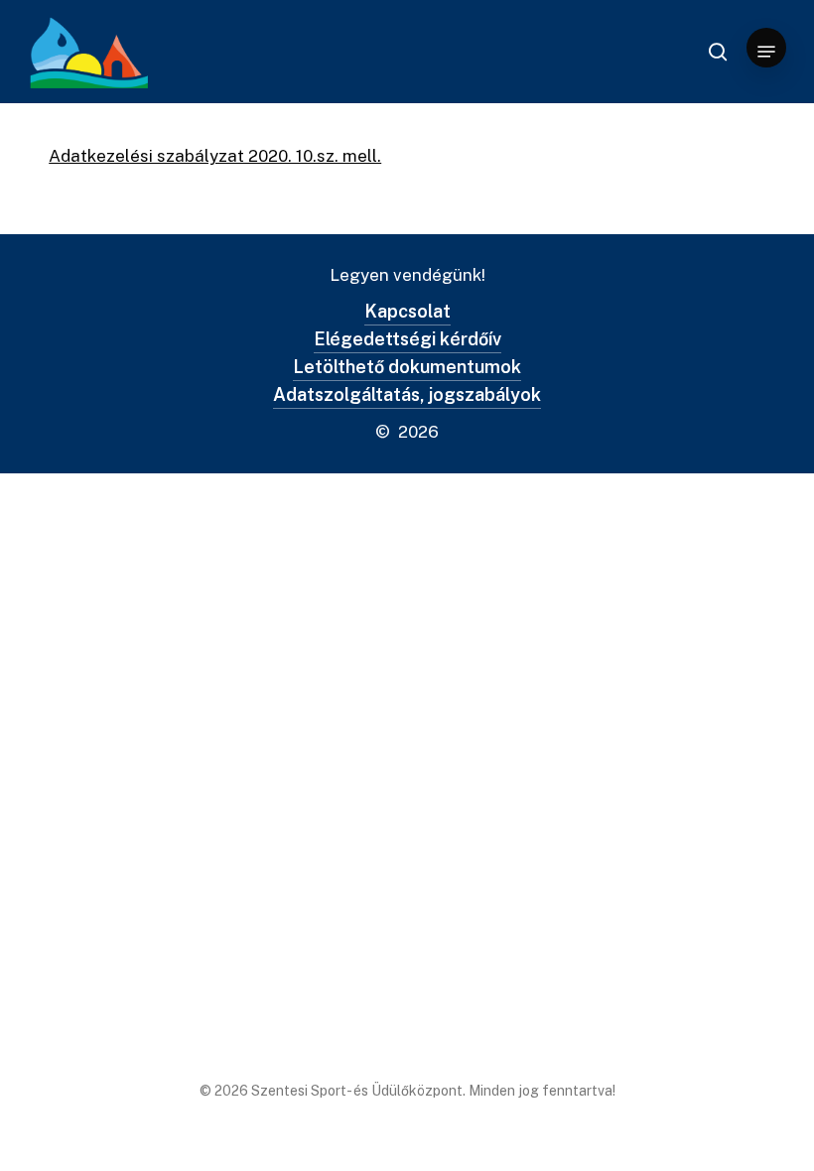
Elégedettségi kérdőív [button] (407, 338)
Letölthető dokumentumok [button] (407, 366)
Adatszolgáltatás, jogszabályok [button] (407, 394)
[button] (766, 52)
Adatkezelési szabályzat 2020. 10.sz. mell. (215, 156)
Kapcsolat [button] (407, 311)
